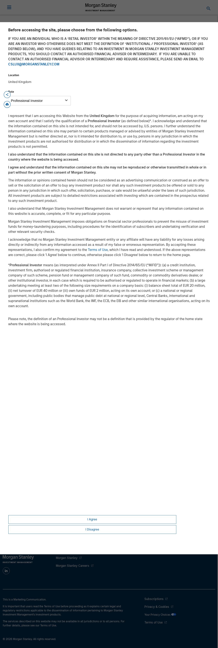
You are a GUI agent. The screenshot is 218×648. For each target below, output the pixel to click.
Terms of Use (98, 250)
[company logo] (101, 7)
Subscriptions (154, 599)
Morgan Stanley (66, 558)
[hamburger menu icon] (9, 7)
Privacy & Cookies (156, 607)
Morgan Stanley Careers (72, 566)
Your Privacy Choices (157, 614)
